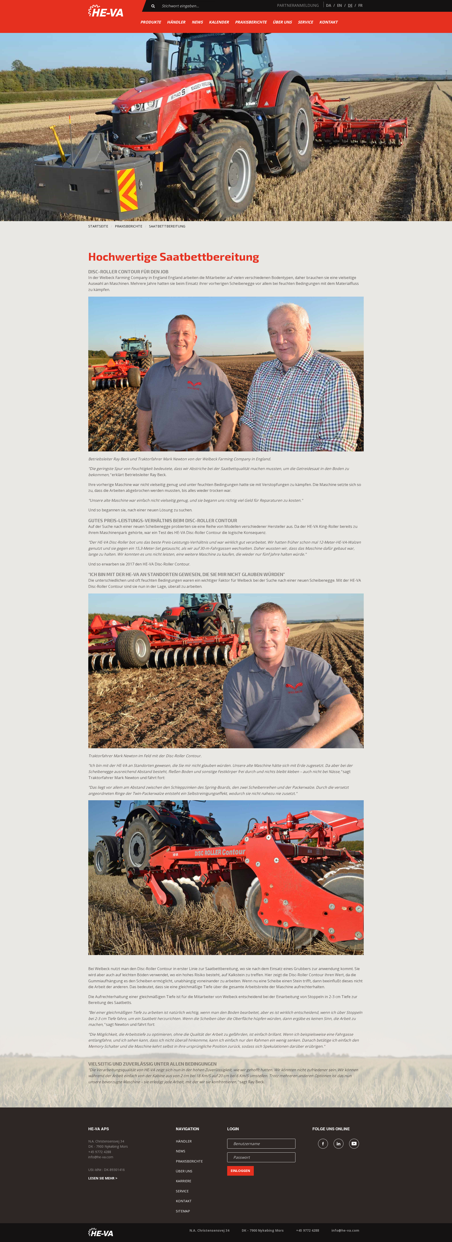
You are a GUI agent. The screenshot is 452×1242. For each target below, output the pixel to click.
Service (305, 22)
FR (360, 5)
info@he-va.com (100, 1157)
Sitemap (183, 1211)
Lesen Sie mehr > (102, 1178)
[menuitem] (150, 22)
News (197, 22)
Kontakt (328, 22)
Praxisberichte (250, 22)
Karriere (183, 1181)
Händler (176, 22)
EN (339, 5)
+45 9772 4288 (99, 1152)
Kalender (219, 22)
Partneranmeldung (298, 5)
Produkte (150, 22)
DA (328, 5)
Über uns (282, 22)
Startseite (98, 226)
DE (350, 5)
